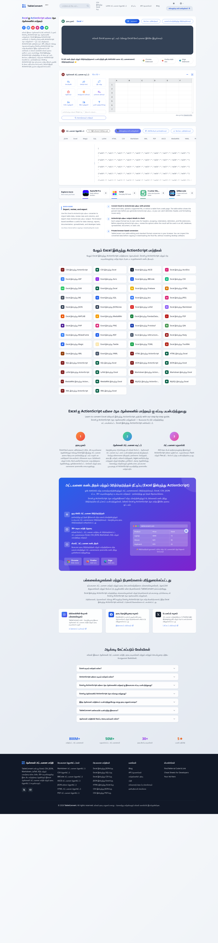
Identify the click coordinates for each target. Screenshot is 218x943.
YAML (187, 139)
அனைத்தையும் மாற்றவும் (85, 118)
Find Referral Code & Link (175, 768)
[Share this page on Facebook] (24, 28)
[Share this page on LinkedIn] (42, 28)
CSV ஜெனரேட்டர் (63, 772)
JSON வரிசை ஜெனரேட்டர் (67, 785)
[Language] (182, 3)
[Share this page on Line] (46, 28)
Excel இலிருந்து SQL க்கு (102, 772)
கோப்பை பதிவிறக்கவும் (183, 131)
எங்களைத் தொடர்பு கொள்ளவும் (140, 785)
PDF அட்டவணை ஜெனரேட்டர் (68, 793)
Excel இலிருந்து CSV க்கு (102, 776)
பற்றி (130, 780)
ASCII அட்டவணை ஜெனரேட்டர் (69, 780)
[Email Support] (30, 790)
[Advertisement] (39, 85)
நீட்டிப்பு (133, 6)
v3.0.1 (46, 5)
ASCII (164, 139)
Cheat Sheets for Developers (176, 772)
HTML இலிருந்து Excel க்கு (103, 785)
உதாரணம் (134, 21)
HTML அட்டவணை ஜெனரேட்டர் (69, 789)
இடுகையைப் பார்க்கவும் (123, 625)
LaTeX (104, 139)
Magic (85, 139)
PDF (154, 139)
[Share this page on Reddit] (33, 28)
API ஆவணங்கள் (146, 6)
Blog (158, 6)
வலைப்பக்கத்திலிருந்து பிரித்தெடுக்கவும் (178, 21)
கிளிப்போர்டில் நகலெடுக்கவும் (157, 131)
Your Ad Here (170, 776)
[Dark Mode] (173, 3)
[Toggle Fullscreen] (192, 74)
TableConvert (70, 805)
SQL (94, 139)
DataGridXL (188, 115)
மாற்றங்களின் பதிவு (136, 776)
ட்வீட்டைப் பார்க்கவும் (169, 625)
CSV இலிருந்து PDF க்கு (102, 793)
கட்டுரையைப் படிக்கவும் (76, 629)
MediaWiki (175, 139)
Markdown (134, 139)
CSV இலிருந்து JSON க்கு (102, 789)
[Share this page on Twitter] (28, 28)
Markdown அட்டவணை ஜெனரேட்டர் (71, 768)
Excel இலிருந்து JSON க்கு (103, 768)
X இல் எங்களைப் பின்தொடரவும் (99, 131)
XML (145, 139)
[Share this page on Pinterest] (37, 28)
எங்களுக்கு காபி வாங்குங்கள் (178, 8)
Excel (75, 139)
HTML (114, 139)
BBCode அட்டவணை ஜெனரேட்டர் (70, 776)
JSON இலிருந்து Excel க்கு (103, 780)
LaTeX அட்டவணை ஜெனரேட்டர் (116, 6)
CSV (123, 139)
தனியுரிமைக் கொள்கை (137, 789)
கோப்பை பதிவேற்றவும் (151, 21)
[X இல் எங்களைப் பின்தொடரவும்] (24, 790)
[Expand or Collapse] (188, 74)
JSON (66, 139)
